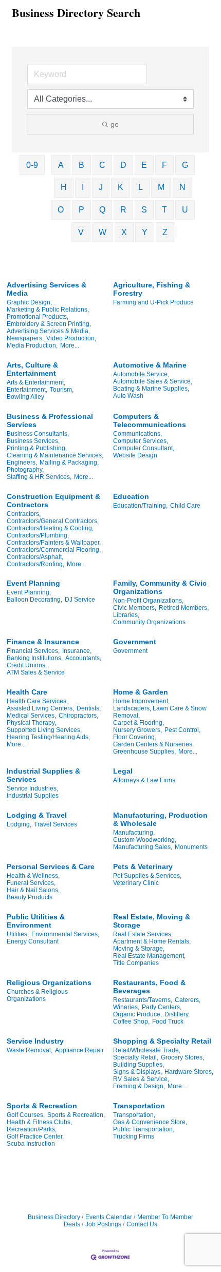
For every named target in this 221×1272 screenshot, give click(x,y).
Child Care (185, 505)
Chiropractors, (78, 715)
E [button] (144, 165)
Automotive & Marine (150, 365)
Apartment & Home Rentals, (152, 941)
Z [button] (165, 232)
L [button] (140, 187)
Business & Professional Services (50, 420)
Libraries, (126, 615)
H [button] (64, 187)
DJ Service (80, 599)
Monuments (191, 847)
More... (69, 345)
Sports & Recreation (42, 1106)
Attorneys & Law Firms (144, 780)
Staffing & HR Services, (39, 476)
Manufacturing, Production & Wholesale (160, 819)
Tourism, (61, 389)
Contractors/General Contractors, (53, 521)
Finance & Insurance (43, 642)
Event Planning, (29, 592)
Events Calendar (108, 1217)
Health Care (27, 692)
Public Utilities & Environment (36, 921)
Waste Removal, (29, 1050)
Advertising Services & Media (46, 289)
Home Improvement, (141, 701)
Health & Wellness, (33, 875)
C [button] (102, 165)
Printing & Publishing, (37, 448)
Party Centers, (161, 1007)
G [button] (185, 165)
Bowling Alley (25, 396)
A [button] (61, 165)
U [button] (185, 209)
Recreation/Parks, (32, 1129)
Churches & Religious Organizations (37, 995)
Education (131, 496)
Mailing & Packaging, (69, 462)
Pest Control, (182, 730)
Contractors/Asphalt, (35, 557)
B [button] (81, 165)
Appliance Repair (79, 1050)
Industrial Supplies (33, 795)
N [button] (182, 187)
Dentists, (89, 708)
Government (134, 642)
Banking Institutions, (35, 658)
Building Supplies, (138, 1064)
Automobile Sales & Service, (152, 381)
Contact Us (141, 1224)
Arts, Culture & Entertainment (32, 369)
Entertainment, (27, 389)
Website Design (135, 455)
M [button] (161, 187)
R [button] (123, 209)
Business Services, (33, 441)
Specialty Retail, (135, 1057)
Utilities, (18, 934)
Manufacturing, (134, 832)
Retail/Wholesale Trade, (146, 1050)
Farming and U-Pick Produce (153, 302)
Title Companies (136, 963)
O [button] (61, 209)
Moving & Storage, (138, 948)
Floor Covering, (134, 737)
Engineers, (22, 462)
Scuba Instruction (31, 1143)
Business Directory (54, 1217)
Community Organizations (149, 622)
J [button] (101, 187)
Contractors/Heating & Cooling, (50, 528)
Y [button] (145, 232)
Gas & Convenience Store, (150, 1122)
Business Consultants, (38, 433)
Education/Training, (140, 505)
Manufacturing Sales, (142, 847)
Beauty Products (29, 897)
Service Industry (35, 1041)
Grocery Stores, (182, 1057)
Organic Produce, (137, 1014)
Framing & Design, (139, 1086)
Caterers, (187, 1000)
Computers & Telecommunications (149, 420)
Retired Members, (184, 607)
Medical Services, (31, 715)
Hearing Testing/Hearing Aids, (48, 737)
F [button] (164, 165)
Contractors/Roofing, (35, 564)
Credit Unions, (27, 665)
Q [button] (102, 209)
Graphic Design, (29, 302)
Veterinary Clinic (136, 882)
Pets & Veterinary (143, 866)
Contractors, (24, 513)
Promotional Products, (37, 316)
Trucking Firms (133, 1136)
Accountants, (83, 658)
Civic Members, (134, 607)
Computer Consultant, (143, 448)
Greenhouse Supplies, (144, 751)
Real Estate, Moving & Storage (151, 921)
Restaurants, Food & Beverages (149, 986)
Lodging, (19, 824)
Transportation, (134, 1115)
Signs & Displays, (137, 1071)
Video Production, (71, 338)
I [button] (83, 187)
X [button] (124, 232)
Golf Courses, (26, 1115)
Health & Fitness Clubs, (39, 1122)
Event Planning (33, 583)
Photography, (25, 469)
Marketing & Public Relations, (48, 309)
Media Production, (32, 345)
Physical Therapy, (31, 722)
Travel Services (55, 824)
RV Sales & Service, (141, 1079)
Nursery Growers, (137, 730)
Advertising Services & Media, (48, 331)
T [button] (164, 209)
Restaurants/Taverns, (142, 1000)
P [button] (81, 209)
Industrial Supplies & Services (43, 775)
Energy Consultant (33, 941)
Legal (123, 771)
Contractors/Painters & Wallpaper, (54, 542)
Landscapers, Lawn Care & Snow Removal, (160, 712)
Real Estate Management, (149, 955)
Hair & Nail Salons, (33, 890)
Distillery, (177, 1014)
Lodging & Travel (37, 815)
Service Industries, (32, 788)
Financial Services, (33, 650)
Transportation (139, 1106)
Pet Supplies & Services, (147, 875)
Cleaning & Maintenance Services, (55, 455)
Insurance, (76, 650)
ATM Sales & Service (36, 672)
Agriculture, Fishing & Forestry (151, 289)
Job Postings (103, 1224)
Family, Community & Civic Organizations (160, 587)
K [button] (120, 187)
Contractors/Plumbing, (38, 535)
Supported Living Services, (44, 730)
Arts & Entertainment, (36, 382)
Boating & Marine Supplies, (151, 388)
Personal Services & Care (51, 866)
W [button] (102, 232)
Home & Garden (140, 692)
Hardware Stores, (188, 1071)
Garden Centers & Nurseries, (153, 744)
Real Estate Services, (143, 934)
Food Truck (167, 1021)
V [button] (81, 232)
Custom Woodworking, (144, 839)
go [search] (114, 124)
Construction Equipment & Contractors (53, 500)
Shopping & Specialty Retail (162, 1041)
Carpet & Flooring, (138, 722)
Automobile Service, (141, 374)
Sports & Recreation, (76, 1115)
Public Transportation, (143, 1129)
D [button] (123, 165)
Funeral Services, (31, 882)
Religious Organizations (49, 982)
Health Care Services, (37, 701)
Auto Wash (128, 395)
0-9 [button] (32, 165)
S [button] (144, 209)
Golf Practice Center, (35, 1136)
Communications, (137, 433)
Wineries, (126, 1007)
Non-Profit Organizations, (148, 600)
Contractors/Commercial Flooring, (54, 549)
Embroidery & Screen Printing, (49, 323)
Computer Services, (140, 441)
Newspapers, (25, 338)
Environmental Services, (65, 934)
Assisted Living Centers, (40, 708)
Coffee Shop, (131, 1021)
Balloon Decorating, (34, 599)
